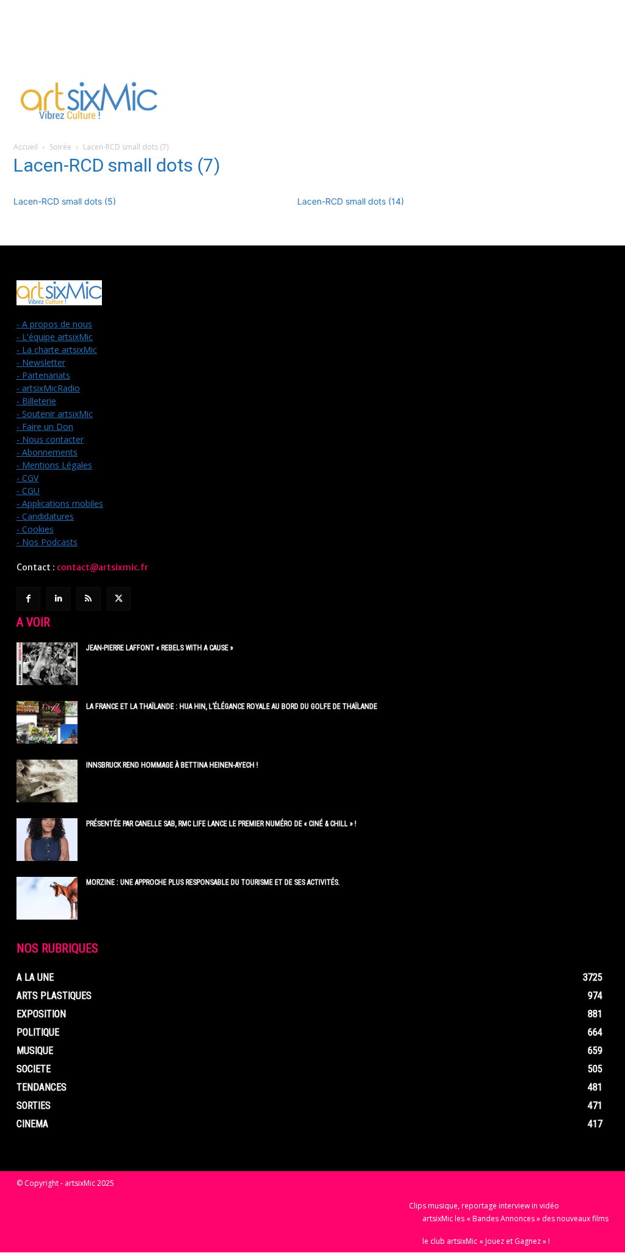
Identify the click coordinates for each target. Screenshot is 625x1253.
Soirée (60, 147)
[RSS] (88, 599)
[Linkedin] (58, 599)
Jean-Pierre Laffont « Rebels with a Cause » (159, 648)
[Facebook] (28, 599)
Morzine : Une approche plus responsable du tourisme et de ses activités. (213, 882)
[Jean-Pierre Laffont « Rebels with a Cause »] (47, 663)
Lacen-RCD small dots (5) (64, 201)
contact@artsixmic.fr (102, 567)
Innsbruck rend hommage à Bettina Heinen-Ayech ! (172, 765)
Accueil (25, 147)
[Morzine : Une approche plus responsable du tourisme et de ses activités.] (47, 898)
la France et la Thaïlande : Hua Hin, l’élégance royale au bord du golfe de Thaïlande (231, 706)
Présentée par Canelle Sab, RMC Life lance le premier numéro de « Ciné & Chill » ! (221, 823)
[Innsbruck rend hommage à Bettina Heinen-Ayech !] (47, 781)
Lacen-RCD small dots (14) (350, 201)
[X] (119, 599)
